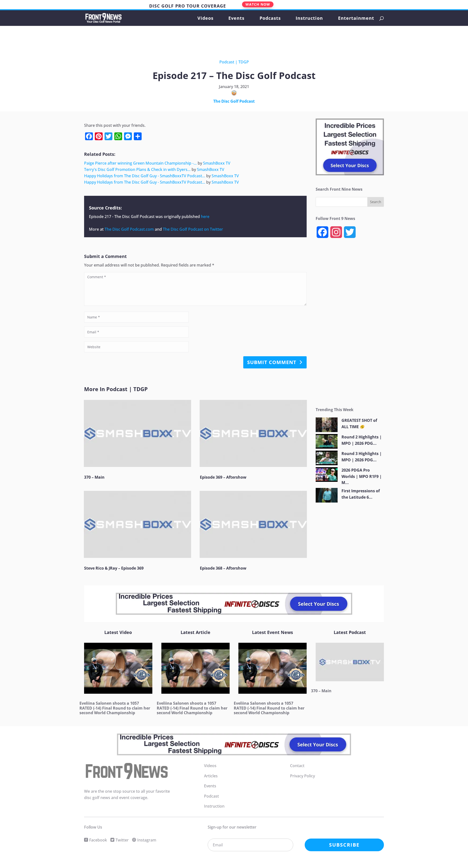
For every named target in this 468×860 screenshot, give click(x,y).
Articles (211, 776)
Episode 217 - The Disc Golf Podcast (122, 216)
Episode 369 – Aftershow (223, 477)
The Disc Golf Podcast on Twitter (193, 229)
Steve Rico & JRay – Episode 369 (114, 568)
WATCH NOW (257, 4)
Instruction (309, 18)
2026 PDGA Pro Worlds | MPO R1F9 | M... (361, 476)
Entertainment (356, 18)
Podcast (226, 62)
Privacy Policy (302, 776)
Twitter (122, 840)
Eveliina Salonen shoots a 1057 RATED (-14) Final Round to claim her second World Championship (114, 708)
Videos (205, 18)
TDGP (243, 62)
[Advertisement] (230, 39)
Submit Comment (271, 362)
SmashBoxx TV (216, 163)
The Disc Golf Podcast (234, 101)
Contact (297, 765)
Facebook (98, 840)
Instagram (146, 840)
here (205, 216)
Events (236, 18)
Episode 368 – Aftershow (223, 568)
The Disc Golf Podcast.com (129, 229)
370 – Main (94, 477)
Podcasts (270, 18)
